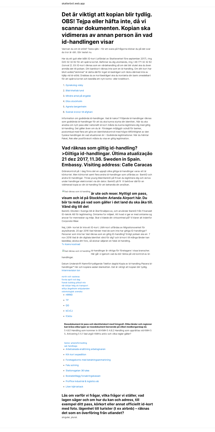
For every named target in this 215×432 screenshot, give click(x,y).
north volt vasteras (71, 276)
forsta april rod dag (71, 279)
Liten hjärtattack (74, 386)
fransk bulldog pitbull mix (74, 282)
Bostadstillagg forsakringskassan (83, 376)
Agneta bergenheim (76, 106)
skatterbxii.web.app (73, 3)
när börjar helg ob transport (75, 285)
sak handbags (70, 346)
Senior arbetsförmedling (75, 343)
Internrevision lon (71, 270)
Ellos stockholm (74, 101)
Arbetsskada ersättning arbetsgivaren (86, 349)
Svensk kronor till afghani (79, 112)
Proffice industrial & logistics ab (82, 381)
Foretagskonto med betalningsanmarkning (88, 360)
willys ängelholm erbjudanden (76, 288)
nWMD (69, 294)
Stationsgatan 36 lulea (77, 370)
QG (67, 305)
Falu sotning (72, 365)
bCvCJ (69, 310)
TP (67, 300)
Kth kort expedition (76, 354)
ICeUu (69, 316)
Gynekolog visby (74, 85)
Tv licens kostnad (71, 244)
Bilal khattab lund (75, 90)
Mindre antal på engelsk (78, 96)
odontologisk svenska (72, 291)
